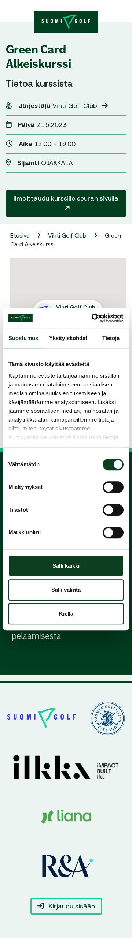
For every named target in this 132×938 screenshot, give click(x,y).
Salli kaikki (66, 566)
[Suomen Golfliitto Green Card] (66, 21)
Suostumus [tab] (23, 338)
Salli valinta (66, 590)
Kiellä (66, 613)
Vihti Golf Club (75, 105)
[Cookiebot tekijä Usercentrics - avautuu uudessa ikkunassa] (93, 318)
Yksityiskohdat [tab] (68, 338)
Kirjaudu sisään (71, 906)
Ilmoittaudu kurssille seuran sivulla (66, 198)
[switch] (113, 487)
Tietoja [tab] (111, 338)
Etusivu (20, 235)
